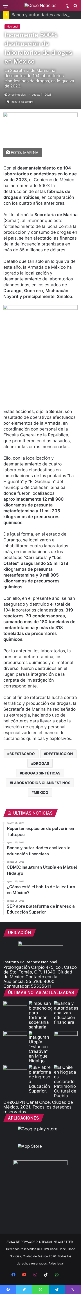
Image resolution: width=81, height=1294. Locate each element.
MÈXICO (41, 792)
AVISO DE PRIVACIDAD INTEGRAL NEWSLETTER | (40, 1242)
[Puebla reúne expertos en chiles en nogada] (66, 1081)
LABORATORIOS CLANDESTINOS (41, 783)
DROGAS (41, 763)
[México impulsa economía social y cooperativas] (15, 1037)
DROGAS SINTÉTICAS (41, 773)
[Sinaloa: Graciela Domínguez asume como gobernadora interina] (15, 1071)
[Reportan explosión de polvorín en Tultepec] (15, 1007)
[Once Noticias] (40, 5)
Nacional (12, 26)
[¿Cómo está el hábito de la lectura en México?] (66, 1037)
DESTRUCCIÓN (59, 753)
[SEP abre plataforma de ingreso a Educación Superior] (40, 1079)
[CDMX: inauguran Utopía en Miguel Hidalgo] (40, 1047)
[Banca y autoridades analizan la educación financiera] (66, 1013)
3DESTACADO (22, 753)
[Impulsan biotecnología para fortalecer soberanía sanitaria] (40, 1015)
